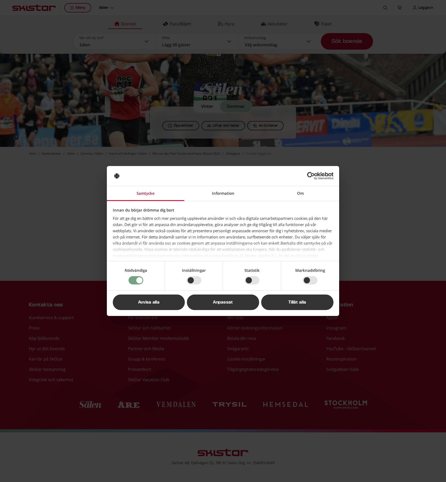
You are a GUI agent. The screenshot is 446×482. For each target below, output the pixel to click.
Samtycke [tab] (146, 193)
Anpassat (223, 302)
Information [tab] (223, 193)
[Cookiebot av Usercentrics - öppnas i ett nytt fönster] (310, 176)
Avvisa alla (149, 302)
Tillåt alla (297, 302)
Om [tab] (300, 193)
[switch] (194, 280)
